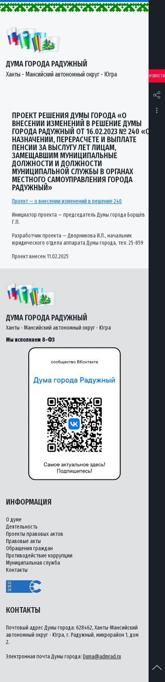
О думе (14, 519)
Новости (157, 75)
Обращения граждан (29, 548)
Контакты (17, 570)
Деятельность (22, 526)
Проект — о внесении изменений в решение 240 (67, 201)
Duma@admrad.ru (102, 656)
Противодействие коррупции (39, 555)
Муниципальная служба (33, 562)
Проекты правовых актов (34, 534)
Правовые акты (23, 541)
